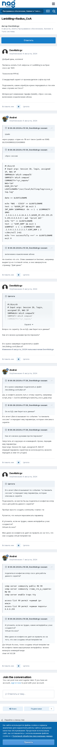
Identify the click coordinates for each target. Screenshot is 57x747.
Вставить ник (8, 106)
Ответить (28, 40)
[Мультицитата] (18, 107)
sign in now (16, 683)
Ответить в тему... (16, 694)
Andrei (13, 117)
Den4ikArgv (13, 26)
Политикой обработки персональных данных (32, 736)
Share (13, 709)
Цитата (26, 106)
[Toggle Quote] (6, 128)
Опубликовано (23, 53)
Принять (28, 742)
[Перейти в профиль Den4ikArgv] (5, 52)
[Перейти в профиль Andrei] (5, 119)
